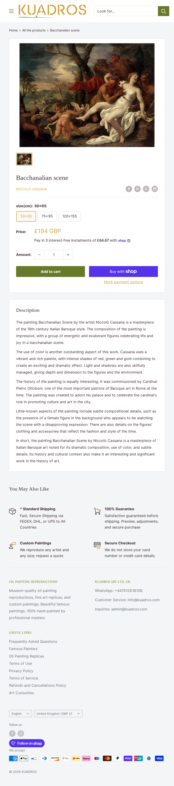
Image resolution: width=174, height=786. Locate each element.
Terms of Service (23, 678)
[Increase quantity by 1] (68, 255)
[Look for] (163, 11)
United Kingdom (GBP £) (54, 713)
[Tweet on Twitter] (146, 189)
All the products (34, 30)
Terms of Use (20, 663)
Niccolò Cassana (31, 189)
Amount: (23, 254)
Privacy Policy (21, 671)
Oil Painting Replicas (26, 656)
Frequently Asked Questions (33, 641)
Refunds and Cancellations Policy (37, 685)
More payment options (123, 282)
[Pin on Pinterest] (137, 189)
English (17, 713)
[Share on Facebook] (129, 189)
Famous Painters (23, 648)
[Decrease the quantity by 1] (39, 255)
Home (13, 30)
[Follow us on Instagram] (21, 733)
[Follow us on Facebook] (12, 733)
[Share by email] (155, 189)
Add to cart (50, 271)
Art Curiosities (21, 693)
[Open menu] (11, 11)
